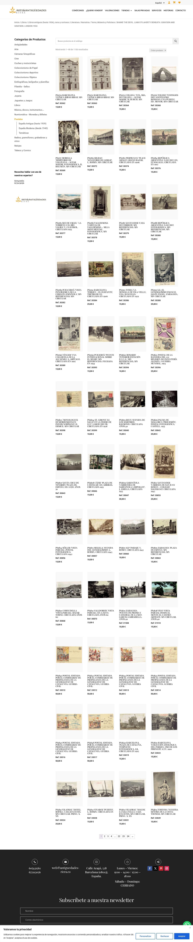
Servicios (156, 10)
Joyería (17, 96)
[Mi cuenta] (169, 3)
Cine (16, 58)
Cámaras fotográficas (24, 54)
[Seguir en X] (155, 868)
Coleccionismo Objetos (25, 77)
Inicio (16, 22)
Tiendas (125, 10)
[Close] (190, 927)
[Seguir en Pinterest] (161, 868)
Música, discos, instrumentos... (29, 110)
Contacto (180, 10)
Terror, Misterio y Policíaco (103, 22)
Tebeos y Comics (22, 150)
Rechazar (165, 936)
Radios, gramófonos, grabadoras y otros (30, 139)
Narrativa (85, 22)
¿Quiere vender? (94, 10)
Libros (24, 22)
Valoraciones (112, 10)
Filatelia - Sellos (22, 86)
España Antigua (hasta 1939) (32, 123)
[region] (96, 933)
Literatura (75, 22)
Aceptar (181, 936)
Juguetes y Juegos (23, 100)
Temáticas (24, 133)
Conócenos (78, 10)
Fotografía (19, 91)
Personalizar (145, 936)
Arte (16, 49)
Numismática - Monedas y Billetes (30, 114)
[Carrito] (174, 3)
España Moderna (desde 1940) (33, 128)
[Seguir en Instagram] (166, 868)
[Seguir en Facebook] (150, 868)
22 (119, 836)
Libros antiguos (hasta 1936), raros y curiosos (48, 22)
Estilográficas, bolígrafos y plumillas (31, 82)
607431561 (19, 180)
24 (128, 836)
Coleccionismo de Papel (26, 68)
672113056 (19, 182)
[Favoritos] (179, 3)
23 (123, 836)
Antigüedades (20, 44)
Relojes (17, 146)
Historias (168, 10)
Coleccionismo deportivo (26, 72)
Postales (18, 119)
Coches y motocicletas (25, 63)
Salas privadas (142, 10)
